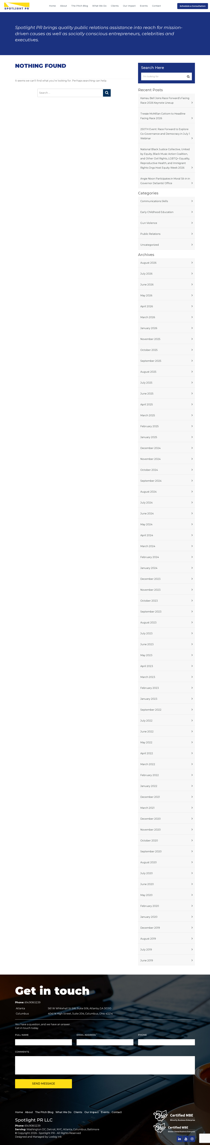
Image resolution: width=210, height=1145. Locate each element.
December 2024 (150, 448)
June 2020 (147, 884)
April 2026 (146, 306)
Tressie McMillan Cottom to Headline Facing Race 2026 (162, 116)
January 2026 (148, 328)
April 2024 (146, 535)
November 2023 (150, 589)
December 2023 (150, 578)
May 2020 (146, 895)
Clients (115, 5)
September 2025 (150, 360)
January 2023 (148, 698)
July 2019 (146, 949)
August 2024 (148, 491)
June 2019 (146, 960)
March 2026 (147, 317)
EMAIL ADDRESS (87, 1034)
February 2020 (149, 906)
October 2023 (149, 600)
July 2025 (146, 382)
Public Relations (150, 233)
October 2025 (149, 350)
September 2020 (151, 851)
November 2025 (150, 339)
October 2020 (149, 840)
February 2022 (149, 775)
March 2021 (147, 807)
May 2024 (146, 524)
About (63, 5)
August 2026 (148, 262)
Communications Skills (154, 201)
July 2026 (146, 273)
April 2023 (146, 666)
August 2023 (148, 622)
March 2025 (147, 415)
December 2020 (150, 818)
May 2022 (146, 742)
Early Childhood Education (156, 212)
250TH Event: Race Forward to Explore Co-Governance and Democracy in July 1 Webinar (165, 134)
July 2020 (146, 873)
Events (144, 5)
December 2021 (150, 797)
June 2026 (146, 284)
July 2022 (146, 720)
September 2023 (150, 611)
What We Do (99, 5)
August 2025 (148, 371)
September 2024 (150, 480)
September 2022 (150, 709)
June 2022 (147, 731)
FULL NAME (22, 1035)
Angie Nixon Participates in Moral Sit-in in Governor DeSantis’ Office (165, 181)
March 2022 (147, 764)
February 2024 (149, 557)
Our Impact (129, 5)
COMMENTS (22, 1051)
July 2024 (146, 502)
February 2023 (149, 688)
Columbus (79, 1129)
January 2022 (148, 786)
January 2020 (148, 916)
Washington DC (36, 1129)
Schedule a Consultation (193, 6)
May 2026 (146, 295)
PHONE (142, 1035)
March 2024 (147, 546)
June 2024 (147, 513)
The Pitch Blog (79, 5)
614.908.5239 (32, 1002)
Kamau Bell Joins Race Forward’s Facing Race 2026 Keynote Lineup (164, 100)
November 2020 (150, 829)
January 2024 (148, 568)
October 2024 (149, 469)
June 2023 (147, 644)
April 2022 (146, 753)
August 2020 (148, 862)
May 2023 (146, 655)
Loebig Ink (55, 1136)
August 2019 (148, 938)
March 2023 (147, 677)
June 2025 (146, 393)
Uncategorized (149, 244)
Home (52, 5)
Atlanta (67, 1129)
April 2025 (146, 404)
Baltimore (93, 1129)
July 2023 (146, 633)
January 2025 (148, 437)
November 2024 (150, 459)
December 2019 (150, 927)
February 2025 (149, 426)
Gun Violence (148, 223)
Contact (156, 5)
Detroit (51, 1129)
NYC (59, 1129)
